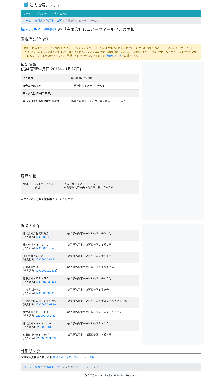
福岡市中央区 (54, 20)
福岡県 (39, 20)
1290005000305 (46, 293)
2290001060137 (46, 315)
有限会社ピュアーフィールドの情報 (73, 357)
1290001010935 (45, 236)
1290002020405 (46, 270)
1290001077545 (45, 248)
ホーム (27, 20)
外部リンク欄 (113, 55)
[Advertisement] (172, 85)
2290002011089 (46, 338)
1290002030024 (46, 281)
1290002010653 (46, 259)
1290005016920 (46, 304)
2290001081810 (45, 326)
